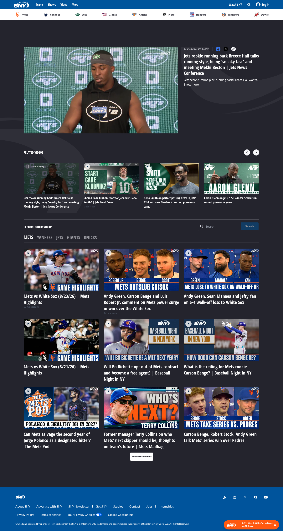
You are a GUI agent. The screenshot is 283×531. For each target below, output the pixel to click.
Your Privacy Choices (81, 514)
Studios (118, 506)
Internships (166, 506)
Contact (134, 506)
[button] (263, 4)
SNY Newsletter (79, 506)
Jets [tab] (59, 237)
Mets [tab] (28, 237)
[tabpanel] (141, 355)
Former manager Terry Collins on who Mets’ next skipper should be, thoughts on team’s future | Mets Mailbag (139, 440)
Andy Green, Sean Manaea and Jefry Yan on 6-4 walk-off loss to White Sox (220, 299)
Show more (191, 84)
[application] (101, 90)
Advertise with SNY (49, 506)
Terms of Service (50, 514)
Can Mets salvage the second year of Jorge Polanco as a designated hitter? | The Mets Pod (59, 440)
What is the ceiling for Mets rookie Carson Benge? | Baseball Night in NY (217, 369)
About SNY (22, 506)
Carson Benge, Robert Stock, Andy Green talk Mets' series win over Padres (220, 437)
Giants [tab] (73, 237)
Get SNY (101, 506)
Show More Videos (142, 456)
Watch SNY (235, 4)
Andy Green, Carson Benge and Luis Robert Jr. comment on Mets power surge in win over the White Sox (141, 302)
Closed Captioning (120, 514)
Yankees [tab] (44, 237)
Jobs (149, 506)
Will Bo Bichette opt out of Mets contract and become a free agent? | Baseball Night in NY (141, 372)
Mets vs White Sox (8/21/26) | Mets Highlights (56, 369)
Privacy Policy (24, 514)
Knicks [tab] (90, 237)
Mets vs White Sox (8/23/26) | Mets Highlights (56, 299)
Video (63, 4)
